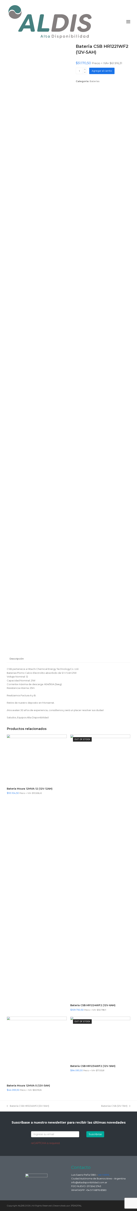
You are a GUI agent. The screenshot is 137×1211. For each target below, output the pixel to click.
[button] (128, 21)
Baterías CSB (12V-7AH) (114, 1106)
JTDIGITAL (76, 1205)
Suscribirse (95, 1134)
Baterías (94, 81)
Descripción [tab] (16, 658)
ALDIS (21, 1205)
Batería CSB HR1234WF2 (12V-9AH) (28, 1106)
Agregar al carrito (102, 70)
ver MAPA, (104, 1174)
